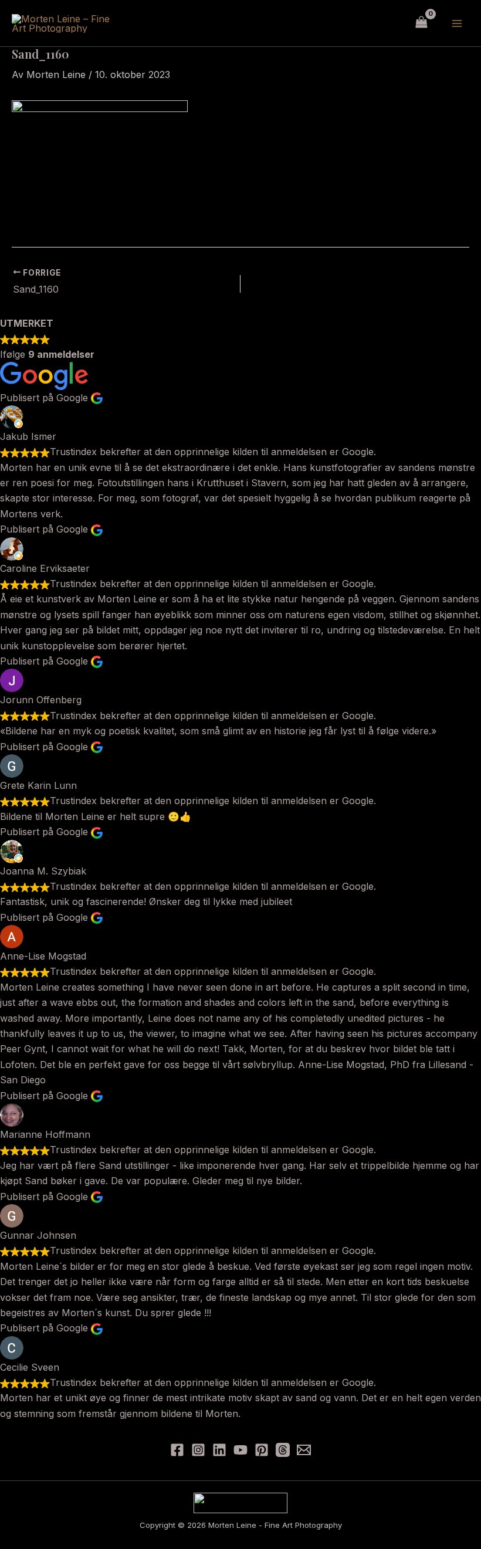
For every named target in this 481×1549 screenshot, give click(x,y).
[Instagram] (198, 1450)
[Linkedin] (219, 1450)
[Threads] (283, 1450)
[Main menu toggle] (457, 23)
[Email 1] (304, 1450)
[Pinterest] (262, 1450)
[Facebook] (177, 1450)
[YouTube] (240, 1450)
